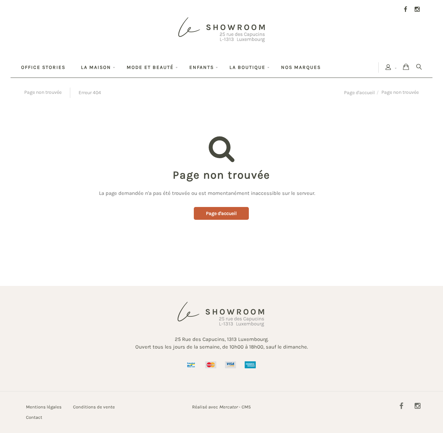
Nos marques (301, 67)
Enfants (201, 67)
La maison (96, 67)
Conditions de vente (94, 406)
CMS (246, 406)
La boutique (247, 67)
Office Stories (43, 67)
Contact (34, 417)
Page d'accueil (359, 93)
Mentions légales (44, 406)
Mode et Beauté (150, 67)
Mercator (228, 406)
